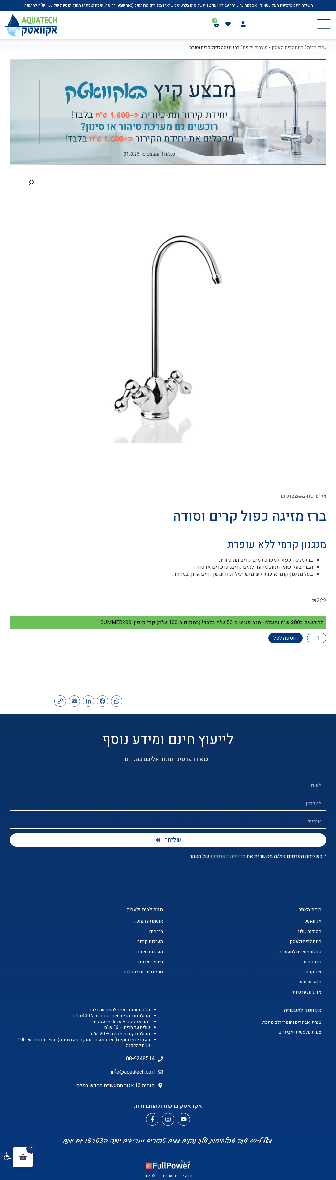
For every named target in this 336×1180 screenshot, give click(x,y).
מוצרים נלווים (255, 47)
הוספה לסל (285, 638)
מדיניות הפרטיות (228, 856)
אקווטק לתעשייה (302, 1010)
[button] (7, 1156)
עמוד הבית (317, 47)
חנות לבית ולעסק (287, 47)
